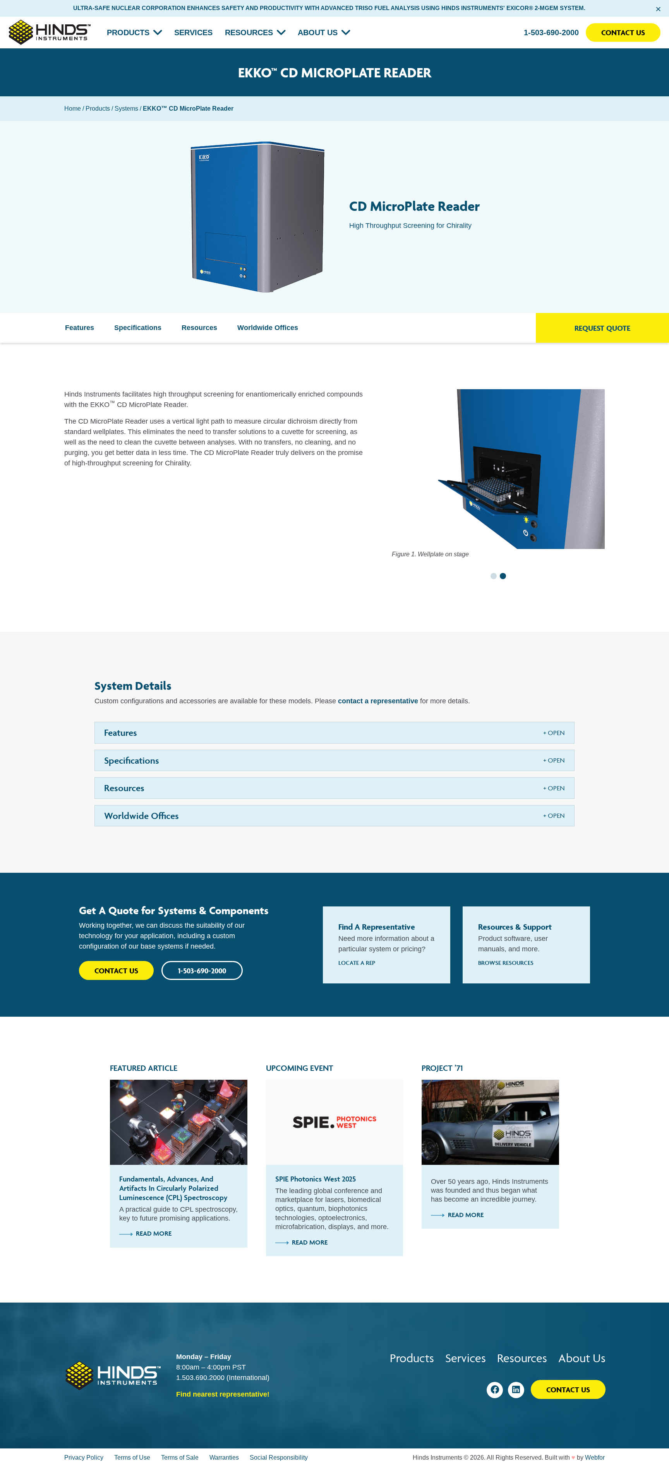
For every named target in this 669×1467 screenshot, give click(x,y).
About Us (318, 32)
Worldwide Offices (267, 328)
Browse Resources (505, 962)
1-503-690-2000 (551, 32)
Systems (126, 108)
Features (79, 328)
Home (72, 108)
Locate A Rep (356, 962)
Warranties (224, 1457)
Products (128, 32)
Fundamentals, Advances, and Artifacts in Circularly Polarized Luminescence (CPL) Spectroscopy (173, 1188)
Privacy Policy (83, 1457)
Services (193, 32)
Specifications (137, 328)
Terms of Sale (180, 1457)
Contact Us (623, 32)
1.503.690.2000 (200, 1378)
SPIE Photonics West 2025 (315, 1178)
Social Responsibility (279, 1457)
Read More (154, 1233)
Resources (249, 32)
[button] (494, 576)
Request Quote (602, 328)
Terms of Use (132, 1457)
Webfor (595, 1457)
